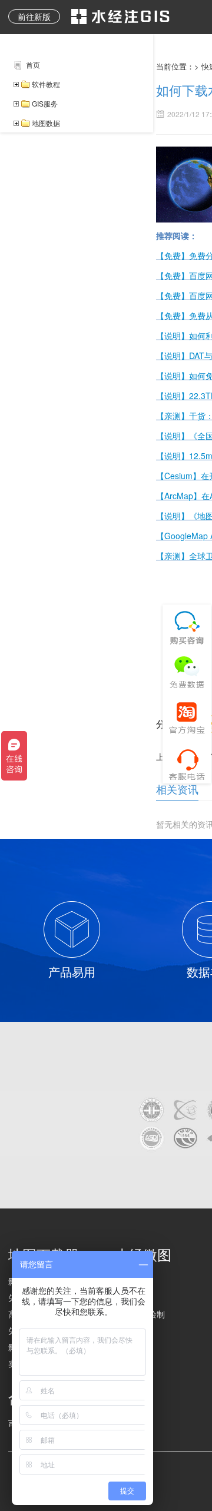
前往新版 (34, 16)
